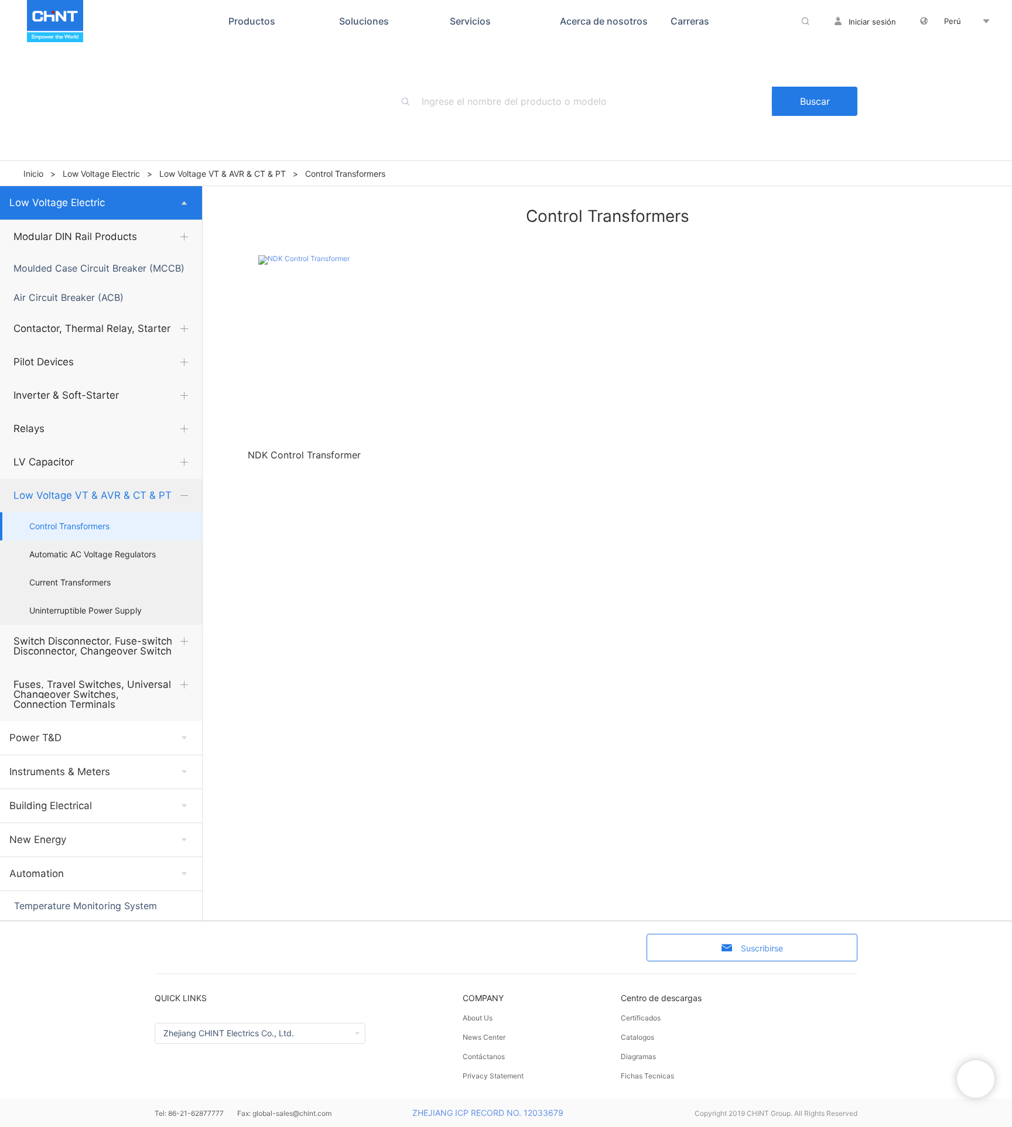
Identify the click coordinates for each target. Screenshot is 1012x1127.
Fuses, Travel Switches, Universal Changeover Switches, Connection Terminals (92, 694)
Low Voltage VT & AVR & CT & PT (222, 174)
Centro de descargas (661, 998)
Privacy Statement (493, 1075)
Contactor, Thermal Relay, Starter (91, 328)
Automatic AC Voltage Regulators (92, 554)
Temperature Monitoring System (85, 905)
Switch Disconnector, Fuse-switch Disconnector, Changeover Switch (92, 646)
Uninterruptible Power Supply (85, 611)
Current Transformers (70, 582)
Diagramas (638, 1056)
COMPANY (483, 998)
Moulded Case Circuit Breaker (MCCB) (98, 268)
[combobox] (597, 101)
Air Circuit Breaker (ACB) (68, 297)
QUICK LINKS (181, 998)
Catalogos (637, 1037)
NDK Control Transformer (304, 455)
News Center (484, 1037)
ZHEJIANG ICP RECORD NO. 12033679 (487, 1113)
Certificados (641, 1017)
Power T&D (35, 738)
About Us (478, 1017)
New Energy (37, 839)
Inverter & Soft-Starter (66, 395)
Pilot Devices (43, 362)
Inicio (33, 174)
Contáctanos (484, 1056)
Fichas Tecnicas (647, 1075)
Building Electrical (50, 805)
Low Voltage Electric (101, 174)
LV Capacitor (43, 462)
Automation (36, 873)
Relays (29, 428)
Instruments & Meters (59, 771)
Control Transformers (69, 526)
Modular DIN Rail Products (75, 236)
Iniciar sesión (872, 21)
